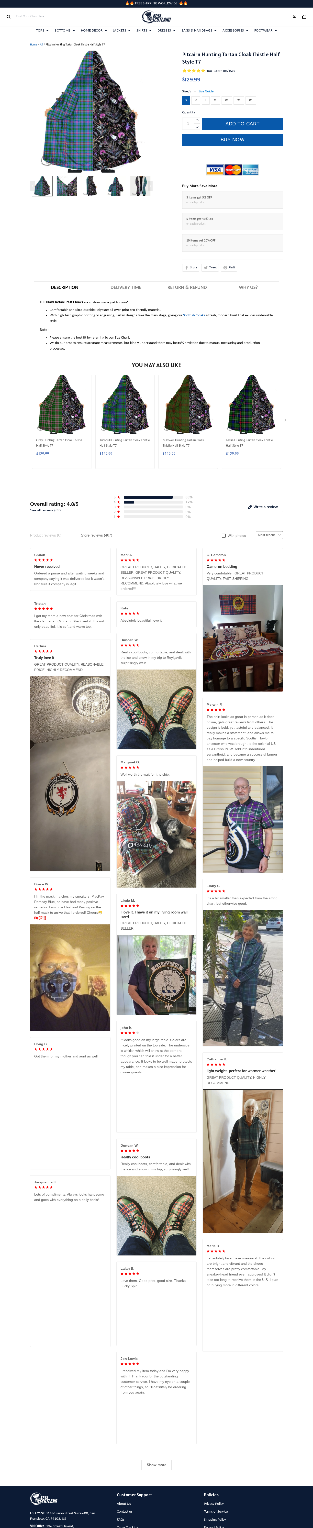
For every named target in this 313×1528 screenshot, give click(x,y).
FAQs (120, 1520)
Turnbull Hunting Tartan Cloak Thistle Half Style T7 (125, 443)
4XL (251, 100)
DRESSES (164, 31)
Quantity (188, 112)
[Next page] (150, 186)
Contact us (125, 1512)
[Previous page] (32, 186)
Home (33, 44)
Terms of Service (216, 1512)
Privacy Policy (214, 1504)
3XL (239, 100)
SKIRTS (141, 31)
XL (215, 100)
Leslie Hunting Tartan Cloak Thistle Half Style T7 (249, 443)
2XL (227, 100)
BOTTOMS (63, 31)
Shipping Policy (215, 1520)
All (41, 44)
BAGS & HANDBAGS (196, 31)
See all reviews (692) (46, 510)
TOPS (40, 31)
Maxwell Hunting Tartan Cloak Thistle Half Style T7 (183, 443)
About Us (124, 1504)
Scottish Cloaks (194, 315)
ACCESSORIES (233, 31)
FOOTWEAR (263, 31)
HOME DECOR (92, 31)
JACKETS (119, 31)
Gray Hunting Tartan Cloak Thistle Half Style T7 (59, 443)
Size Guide (206, 91)
